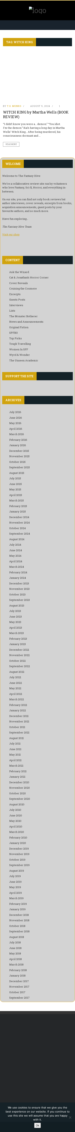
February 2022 (18, 705)
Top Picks (15, 338)
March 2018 (16, 964)
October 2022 (17, 661)
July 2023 (15, 611)
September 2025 (19, 467)
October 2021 (17, 727)
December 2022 (19, 649)
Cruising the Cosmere (23, 288)
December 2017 (19, 981)
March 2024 (16, 567)
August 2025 (16, 473)
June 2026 (15, 417)
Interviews (16, 305)
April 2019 (15, 893)
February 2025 (18, 506)
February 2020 (18, 837)
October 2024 (17, 528)
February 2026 (18, 440)
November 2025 (19, 456)
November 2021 (19, 721)
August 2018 (16, 937)
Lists (12, 310)
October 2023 (17, 594)
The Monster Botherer (23, 316)
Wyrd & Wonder (19, 355)
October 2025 (17, 462)
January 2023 (17, 644)
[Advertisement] (37, 1059)
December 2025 (19, 451)
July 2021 (15, 743)
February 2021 (18, 771)
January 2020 (17, 843)
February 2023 (18, 638)
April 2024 (15, 561)
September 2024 (19, 533)
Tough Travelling (20, 344)
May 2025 (15, 489)
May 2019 (15, 887)
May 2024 (15, 555)
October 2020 (17, 793)
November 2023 (19, 589)
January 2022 (17, 710)
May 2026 (15, 423)
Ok (37, 1125)
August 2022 (16, 672)
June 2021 (15, 749)
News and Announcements (26, 321)
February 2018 (18, 970)
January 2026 (17, 445)
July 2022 (15, 677)
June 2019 (15, 882)
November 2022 (19, 655)
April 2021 (15, 760)
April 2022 (15, 694)
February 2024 (18, 572)
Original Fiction (18, 327)
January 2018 (17, 975)
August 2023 (16, 605)
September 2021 (19, 732)
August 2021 (16, 738)
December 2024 (19, 517)
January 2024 (17, 578)
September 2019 (19, 865)
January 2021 (17, 776)
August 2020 (16, 804)
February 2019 (18, 904)
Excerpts (15, 294)
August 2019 (16, 870)
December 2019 (19, 848)
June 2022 (15, 683)
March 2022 (16, 699)
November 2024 (19, 522)
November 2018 (19, 920)
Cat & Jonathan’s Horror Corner (29, 277)
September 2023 (19, 600)
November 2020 (19, 787)
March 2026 (16, 434)
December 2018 (19, 915)
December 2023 (19, 583)
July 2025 (15, 478)
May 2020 (15, 821)
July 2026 (15, 412)
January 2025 (17, 511)
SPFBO (13, 332)
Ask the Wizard (19, 272)
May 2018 (15, 953)
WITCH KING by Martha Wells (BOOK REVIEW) (36, 114)
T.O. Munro (14, 105)
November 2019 (19, 854)
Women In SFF (18, 349)
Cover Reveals (18, 283)
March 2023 (16, 633)
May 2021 (15, 754)
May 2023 (15, 622)
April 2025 (15, 495)
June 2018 (15, 948)
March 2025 (16, 500)
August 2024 (16, 539)
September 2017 (19, 997)
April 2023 (15, 627)
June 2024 (15, 550)
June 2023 (15, 616)
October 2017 (17, 992)
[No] (70, 1117)
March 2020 (16, 832)
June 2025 (15, 484)
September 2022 (19, 666)
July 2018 (15, 942)
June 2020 (15, 815)
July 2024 (15, 544)
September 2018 (19, 931)
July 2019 (15, 876)
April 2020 (15, 826)
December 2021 (19, 716)
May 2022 (15, 688)
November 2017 (19, 986)
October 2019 (17, 859)
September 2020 (19, 799)
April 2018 (15, 959)
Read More (11, 144)
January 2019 (17, 909)
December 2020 (19, 782)
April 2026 (15, 429)
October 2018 (17, 926)
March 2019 (16, 898)
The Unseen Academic (23, 360)
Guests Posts (17, 299)
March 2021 (16, 765)
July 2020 (15, 810)
